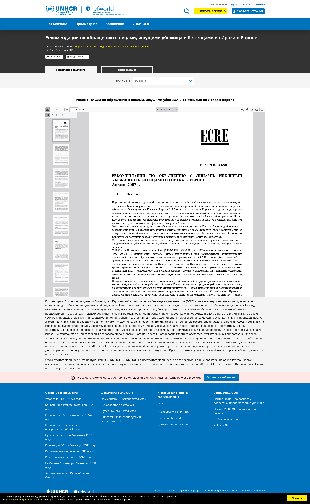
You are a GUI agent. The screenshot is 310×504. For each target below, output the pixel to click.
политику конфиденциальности (25, 500)
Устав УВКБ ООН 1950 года (63, 399)
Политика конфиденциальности (220, 490)
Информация (127, 70)
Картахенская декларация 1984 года (69, 451)
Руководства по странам (117, 405)
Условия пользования (253, 490)
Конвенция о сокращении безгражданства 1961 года (62, 427)
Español (247, 4)
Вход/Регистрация (250, 11)
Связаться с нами (164, 490)
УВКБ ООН (221, 425)
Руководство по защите (173, 424)
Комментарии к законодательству (123, 399)
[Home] (86, 10)
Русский (260, 4)
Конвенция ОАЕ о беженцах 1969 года (70, 445)
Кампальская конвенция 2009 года (68, 457)
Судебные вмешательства (118, 411)
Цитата (54, 56)
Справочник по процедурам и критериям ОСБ (121, 419)
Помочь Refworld (213, 11)
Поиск (186, 11)
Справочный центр (189, 490)
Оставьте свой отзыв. (221, 377)
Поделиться (77, 56)
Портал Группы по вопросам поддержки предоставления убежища (239, 401)
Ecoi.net (162, 403)
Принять (297, 498)
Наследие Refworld (169, 418)
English (234, 4)
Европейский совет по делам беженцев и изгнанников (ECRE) (112, 46)
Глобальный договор (227, 419)
